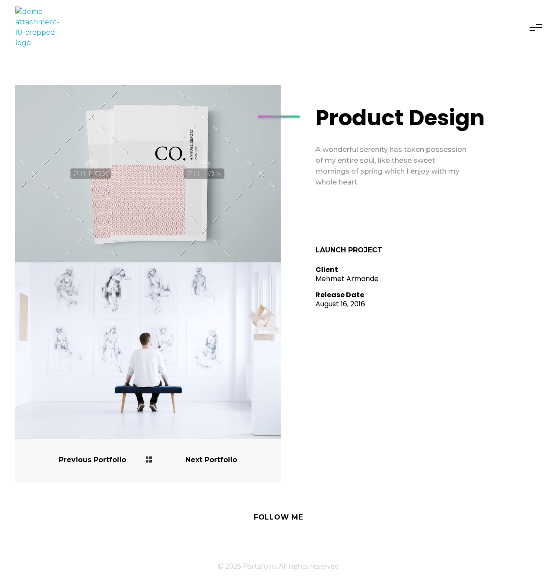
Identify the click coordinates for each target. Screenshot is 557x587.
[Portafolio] (41, 27)
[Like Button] (322, 216)
